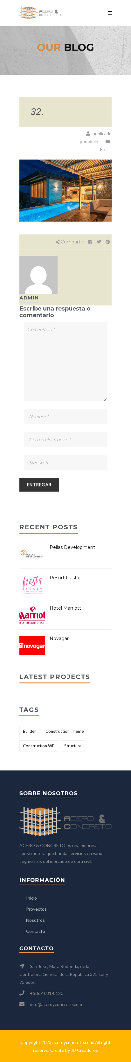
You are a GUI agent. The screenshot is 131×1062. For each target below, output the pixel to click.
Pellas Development (72, 547)
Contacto (35, 931)
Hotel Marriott (65, 608)
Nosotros (35, 920)
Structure (72, 745)
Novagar (59, 638)
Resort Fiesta (64, 578)
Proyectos (36, 909)
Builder (29, 731)
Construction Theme (64, 731)
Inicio (31, 898)
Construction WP (39, 745)
